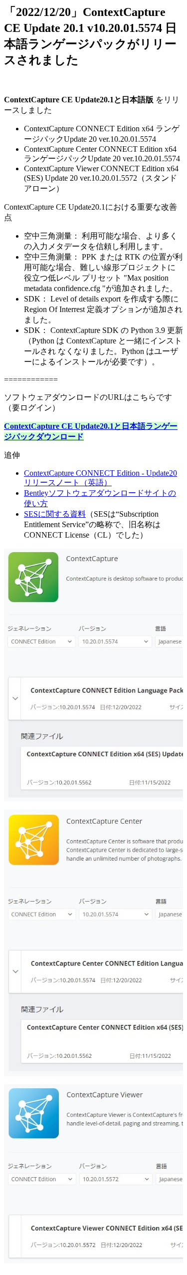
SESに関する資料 (55, 514)
